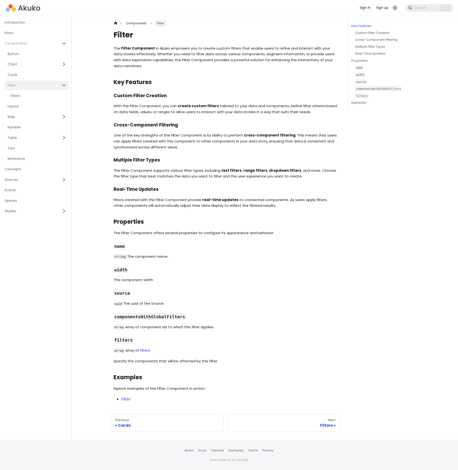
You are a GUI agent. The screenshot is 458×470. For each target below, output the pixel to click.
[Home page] (116, 23)
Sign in (365, 7)
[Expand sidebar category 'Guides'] (64, 211)
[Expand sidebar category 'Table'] (64, 137)
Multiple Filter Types (370, 47)
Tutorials (217, 450)
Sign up (382, 7)
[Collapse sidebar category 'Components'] (64, 43)
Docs (202, 450)
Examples (358, 103)
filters (145, 350)
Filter (126, 399)
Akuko (189, 450)
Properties (359, 60)
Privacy (268, 450)
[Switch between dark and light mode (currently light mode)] (395, 8)
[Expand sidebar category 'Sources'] (64, 179)
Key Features (361, 26)
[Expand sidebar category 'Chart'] (64, 64)
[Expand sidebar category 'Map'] (64, 116)
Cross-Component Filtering (376, 40)
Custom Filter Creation (372, 33)
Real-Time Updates (370, 53)
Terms (253, 450)
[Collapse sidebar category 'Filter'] (64, 85)
